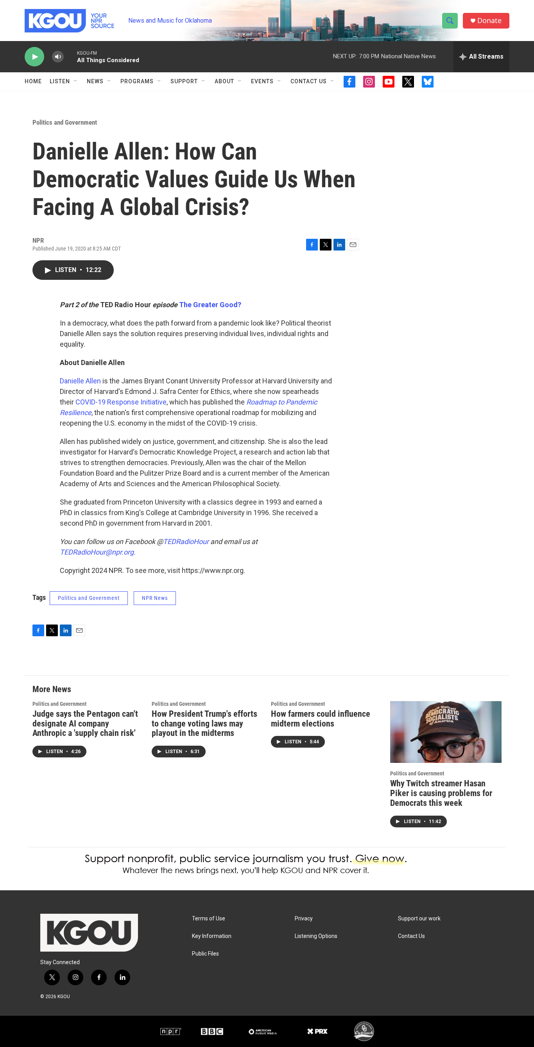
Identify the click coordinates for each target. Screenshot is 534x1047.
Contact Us (308, 81)
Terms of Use (208, 919)
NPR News (155, 598)
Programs (137, 81)
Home (33, 81)
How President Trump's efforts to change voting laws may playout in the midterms (204, 723)
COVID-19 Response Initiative (121, 402)
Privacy (304, 919)
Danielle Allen (80, 381)
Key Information (211, 936)
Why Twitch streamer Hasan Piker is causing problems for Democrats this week (441, 793)
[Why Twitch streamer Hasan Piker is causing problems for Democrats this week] (446, 732)
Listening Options (316, 936)
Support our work (419, 919)
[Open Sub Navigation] (76, 81)
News (95, 81)
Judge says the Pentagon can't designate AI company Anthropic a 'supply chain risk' (85, 723)
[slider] (70, 56)
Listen (60, 81)
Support (184, 81)
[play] (34, 56)
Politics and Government (64, 122)
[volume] (58, 57)
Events (262, 81)
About (224, 81)
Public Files (205, 954)
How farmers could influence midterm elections (320, 718)
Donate (489, 20)
